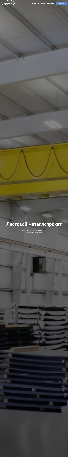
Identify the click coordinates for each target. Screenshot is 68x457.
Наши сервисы (41, 3)
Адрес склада (51, 3)
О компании (32, 3)
